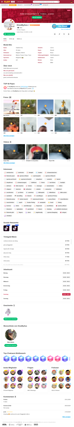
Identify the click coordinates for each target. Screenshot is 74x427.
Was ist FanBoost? (66, 29)
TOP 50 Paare (24, 86)
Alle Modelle (4, 5)
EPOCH (31, 422)
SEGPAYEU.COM (37, 422)
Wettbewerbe (36, 5)
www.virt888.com (18, 422)
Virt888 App (45, 5)
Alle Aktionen (27, 5)
